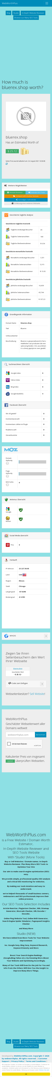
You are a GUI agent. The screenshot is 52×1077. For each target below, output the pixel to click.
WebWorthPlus (10, 3)
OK (26, 1074)
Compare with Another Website (27, 196)
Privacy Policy (17, 1061)
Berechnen (40, 734)
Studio (16, 13)
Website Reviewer (16, 192)
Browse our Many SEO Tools (26, 17)
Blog (8, 13)
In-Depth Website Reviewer (33, 13)
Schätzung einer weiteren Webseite (26, 203)
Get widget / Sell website (26, 200)
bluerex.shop (17, 669)
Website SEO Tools (37, 192)
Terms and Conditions (36, 1061)
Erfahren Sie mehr (44, 1070)
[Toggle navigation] (47, 3)
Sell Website (37, 694)
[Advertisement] (26, 49)
